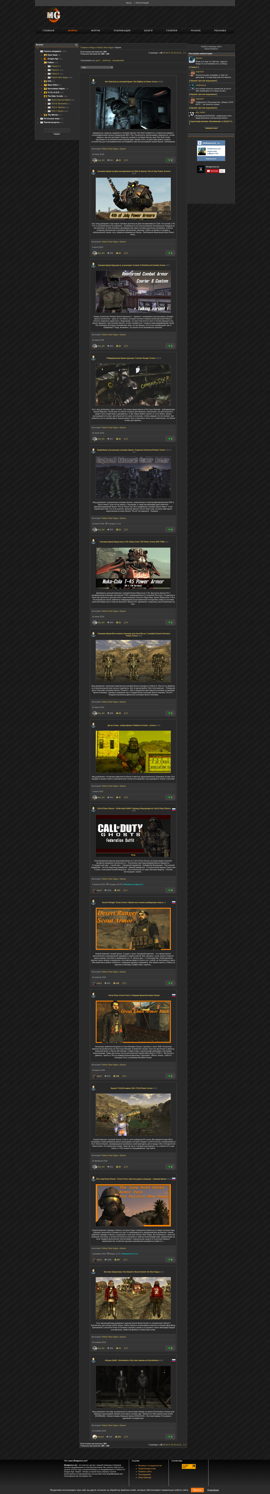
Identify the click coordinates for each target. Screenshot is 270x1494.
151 (119, 1437)
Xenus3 (100, 1437)
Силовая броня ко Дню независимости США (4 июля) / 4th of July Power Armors (134, 172)
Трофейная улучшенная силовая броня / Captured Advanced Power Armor (134, 451)
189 (117, 1076)
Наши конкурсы (211, 49)
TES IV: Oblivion (60, 107)
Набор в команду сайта (211, 47)
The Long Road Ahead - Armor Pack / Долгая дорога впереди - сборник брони (134, 1179)
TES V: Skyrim (59, 111)
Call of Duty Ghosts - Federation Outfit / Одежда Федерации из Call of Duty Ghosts (134, 809)
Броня (123, 149)
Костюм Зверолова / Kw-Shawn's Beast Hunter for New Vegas (134, 1272)
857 (118, 1260)
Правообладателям (147, 1469)
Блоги (148, 30)
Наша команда (144, 1477)
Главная (48, 30)
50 (119, 439)
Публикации (122, 30)
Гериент (194, 67)
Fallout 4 (57, 74)
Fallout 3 (57, 70)
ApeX (99, 890)
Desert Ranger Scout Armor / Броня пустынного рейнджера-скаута (134, 902)
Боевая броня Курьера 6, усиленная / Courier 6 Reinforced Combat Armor (134, 265)
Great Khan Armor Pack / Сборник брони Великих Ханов (134, 995)
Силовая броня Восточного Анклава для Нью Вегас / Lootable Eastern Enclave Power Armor (134, 635)
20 (119, 253)
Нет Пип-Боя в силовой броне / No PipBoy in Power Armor (134, 82)
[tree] (57, 86)
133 (118, 890)
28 (119, 713)
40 (119, 1167)
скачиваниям (118, 60)
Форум (95, 30)
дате (98, 60)
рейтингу (107, 60)
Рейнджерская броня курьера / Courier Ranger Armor (134, 358)
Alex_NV (101, 160)
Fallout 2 (56, 66)
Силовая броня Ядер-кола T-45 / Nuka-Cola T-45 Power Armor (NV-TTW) (134, 542)
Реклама (220, 30)
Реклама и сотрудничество (150, 1466)
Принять (197, 1490)
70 (119, 1348)
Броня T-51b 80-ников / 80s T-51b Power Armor (134, 1088)
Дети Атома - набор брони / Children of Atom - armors (134, 725)
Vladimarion (201, 85)
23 (119, 160)
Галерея (171, 30)
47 (119, 797)
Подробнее (213, 1490)
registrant (200, 72)
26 (119, 346)
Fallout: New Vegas (61, 77)
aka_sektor (200, 112)
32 (119, 622)
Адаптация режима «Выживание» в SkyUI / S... (211, 121)
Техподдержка (144, 1474)
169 (117, 983)
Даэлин (199, 58)
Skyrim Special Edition (62, 100)
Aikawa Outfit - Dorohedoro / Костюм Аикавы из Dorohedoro (134, 1360)
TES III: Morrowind (60, 104)
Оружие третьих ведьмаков (203, 81)
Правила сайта (145, 1471)
